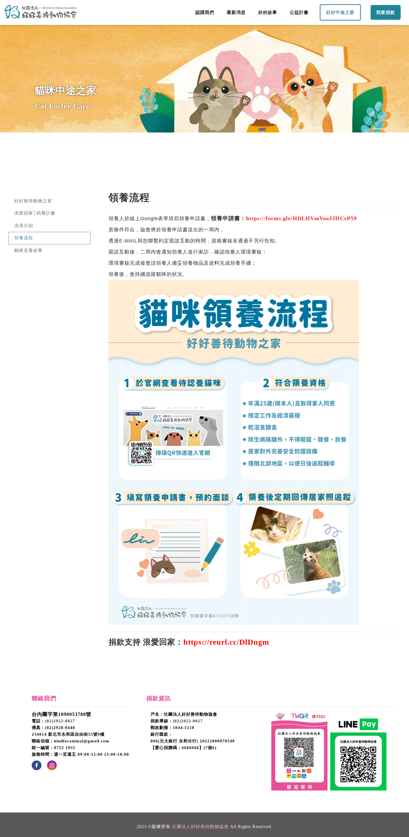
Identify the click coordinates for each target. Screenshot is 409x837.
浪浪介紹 (23, 225)
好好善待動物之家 (33, 200)
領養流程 (23, 237)
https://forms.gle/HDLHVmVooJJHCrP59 (301, 218)
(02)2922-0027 (60, 721)
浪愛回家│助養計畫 (34, 213)
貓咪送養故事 (28, 250)
